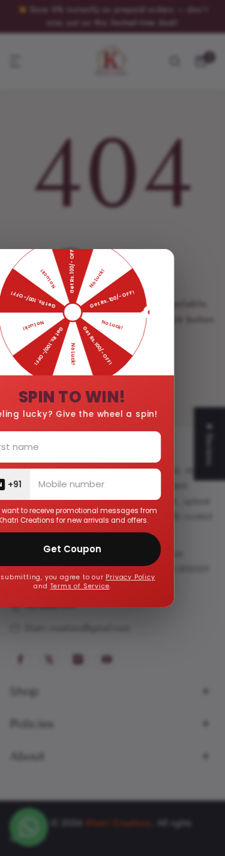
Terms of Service (107, 586)
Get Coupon (99, 549)
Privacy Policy (157, 577)
